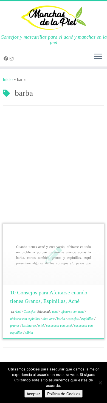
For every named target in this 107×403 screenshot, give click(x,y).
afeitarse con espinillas (25, 319)
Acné (18, 312)
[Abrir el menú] (98, 57)
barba (61, 319)
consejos (73, 319)
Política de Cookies (63, 393)
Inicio (8, 79)
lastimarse (29, 325)
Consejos (30, 312)
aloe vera (49, 319)
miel (41, 325)
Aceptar (33, 393)
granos (15, 325)
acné (55, 312)
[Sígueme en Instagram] (12, 58)
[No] (100, 382)
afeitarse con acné (73, 312)
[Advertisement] (53, 167)
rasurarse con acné (59, 325)
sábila (29, 333)
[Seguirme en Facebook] (7, 58)
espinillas (87, 319)
